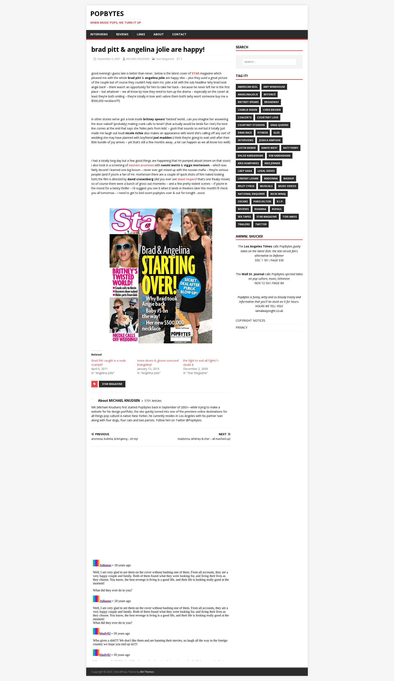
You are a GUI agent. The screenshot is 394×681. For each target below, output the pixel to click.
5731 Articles (152, 401)
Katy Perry (290, 148)
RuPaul (277, 209)
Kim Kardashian (279, 155)
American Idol (248, 87)
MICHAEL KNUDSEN (137, 59)
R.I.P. (280, 201)
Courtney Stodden (251, 125)
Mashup (288, 178)
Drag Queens (279, 125)
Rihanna (260, 209)
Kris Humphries (248, 163)
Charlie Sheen (247, 110)
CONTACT (179, 34)
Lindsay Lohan (248, 178)
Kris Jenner (272, 163)
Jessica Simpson (270, 140)
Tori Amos (290, 216)
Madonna (271, 178)
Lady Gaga (245, 171)
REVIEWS (122, 34)
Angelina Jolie (248, 94)
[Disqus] (160, 502)
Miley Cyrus (246, 186)
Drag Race (245, 132)
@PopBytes (194, 420)
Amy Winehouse (274, 87)
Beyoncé (270, 94)
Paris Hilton (262, 201)
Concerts (244, 117)
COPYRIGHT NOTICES (250, 320)
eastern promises (141, 165)
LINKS (141, 34)
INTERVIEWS (99, 34)
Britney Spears (248, 102)
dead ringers (187, 179)
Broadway (271, 102)
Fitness (263, 132)
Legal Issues (266, 171)
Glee (277, 132)
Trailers (244, 224)
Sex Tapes (244, 216)
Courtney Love (267, 117)
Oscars (243, 201)
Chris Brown (272, 110)
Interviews (245, 140)
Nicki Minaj (278, 194)
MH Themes (147, 672)
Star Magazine (165, 59)
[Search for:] (269, 61)
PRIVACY (241, 327)
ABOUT (158, 34)
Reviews (243, 209)
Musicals (266, 186)
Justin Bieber (247, 148)
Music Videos (287, 186)
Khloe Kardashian (250, 155)
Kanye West (269, 148)
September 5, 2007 (108, 59)
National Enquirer (251, 194)
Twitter (261, 224)
